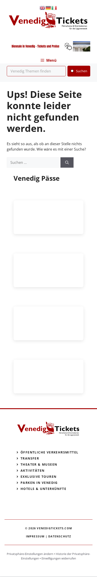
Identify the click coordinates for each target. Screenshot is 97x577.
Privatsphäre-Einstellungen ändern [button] (30, 554)
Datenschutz (59, 536)
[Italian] (54, 7)
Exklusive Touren (38, 476)
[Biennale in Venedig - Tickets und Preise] (48, 50)
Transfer (30, 458)
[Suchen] (67, 162)
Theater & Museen (39, 464)
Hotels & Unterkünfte (43, 489)
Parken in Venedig (39, 482)
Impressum (35, 536)
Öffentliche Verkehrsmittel (49, 452)
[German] (48, 7)
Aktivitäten (32, 470)
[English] (43, 7)
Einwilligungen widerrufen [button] (59, 558)
